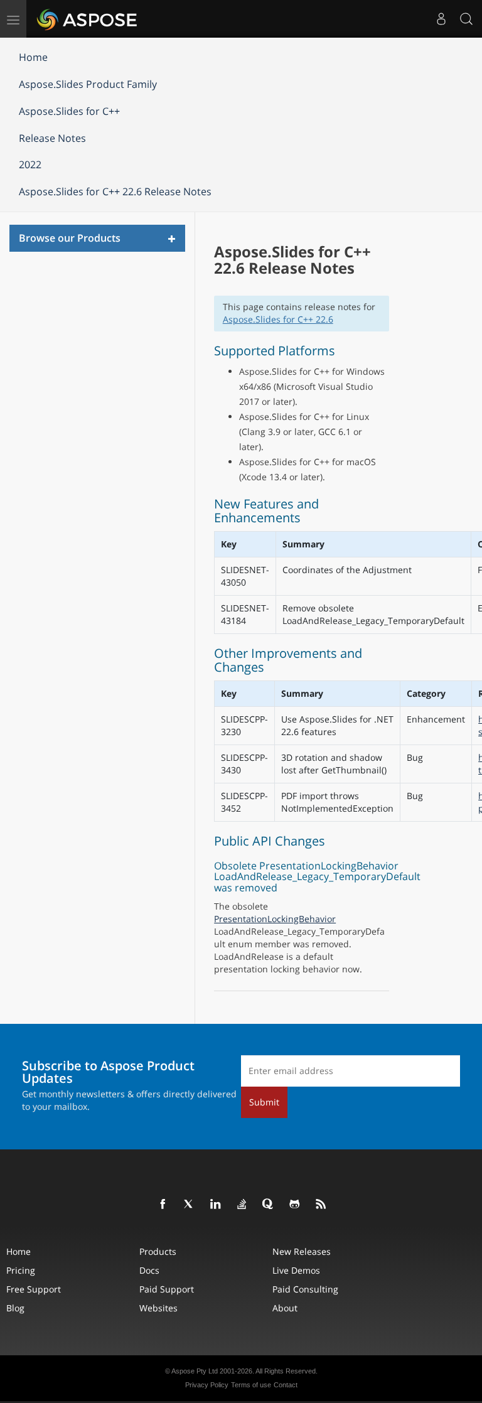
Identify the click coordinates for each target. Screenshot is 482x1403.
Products (157, 1251)
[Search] (466, 19)
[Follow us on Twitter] (189, 1204)
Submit (264, 1102)
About (284, 1308)
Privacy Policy (206, 1385)
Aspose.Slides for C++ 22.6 (278, 319)
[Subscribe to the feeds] (321, 1204)
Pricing (20, 1270)
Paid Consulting (305, 1289)
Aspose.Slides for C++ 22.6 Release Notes (115, 191)
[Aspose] (87, 19)
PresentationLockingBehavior (275, 919)
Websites (158, 1308)
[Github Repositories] (295, 1204)
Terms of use (251, 1385)
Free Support (33, 1289)
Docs (149, 1270)
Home (33, 57)
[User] (441, 19)
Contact (285, 1385)
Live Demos (296, 1270)
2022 (30, 164)
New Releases (301, 1251)
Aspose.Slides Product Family (88, 84)
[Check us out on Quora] (268, 1204)
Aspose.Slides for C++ (69, 111)
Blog (15, 1308)
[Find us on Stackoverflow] (242, 1204)
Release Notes (52, 138)
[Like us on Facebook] (163, 1204)
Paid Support (166, 1289)
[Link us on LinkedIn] (216, 1204)
